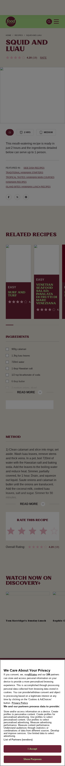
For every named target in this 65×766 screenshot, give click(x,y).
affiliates (32, 674)
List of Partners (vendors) (18, 739)
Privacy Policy (20, 703)
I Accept (32, 749)
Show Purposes (32, 759)
